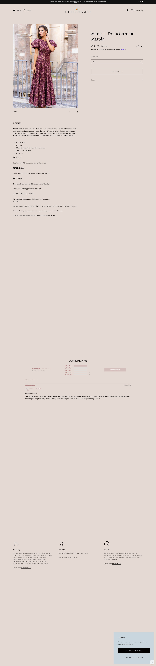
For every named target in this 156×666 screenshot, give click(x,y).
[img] (30, 386)
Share (93, 80)
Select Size (94, 57)
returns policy (116, 563)
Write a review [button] (115, 369)
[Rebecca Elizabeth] (78, 10)
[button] (68, 366)
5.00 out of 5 (45, 368)
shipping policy (26, 567)
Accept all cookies (133, 651)
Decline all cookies (134, 657)
